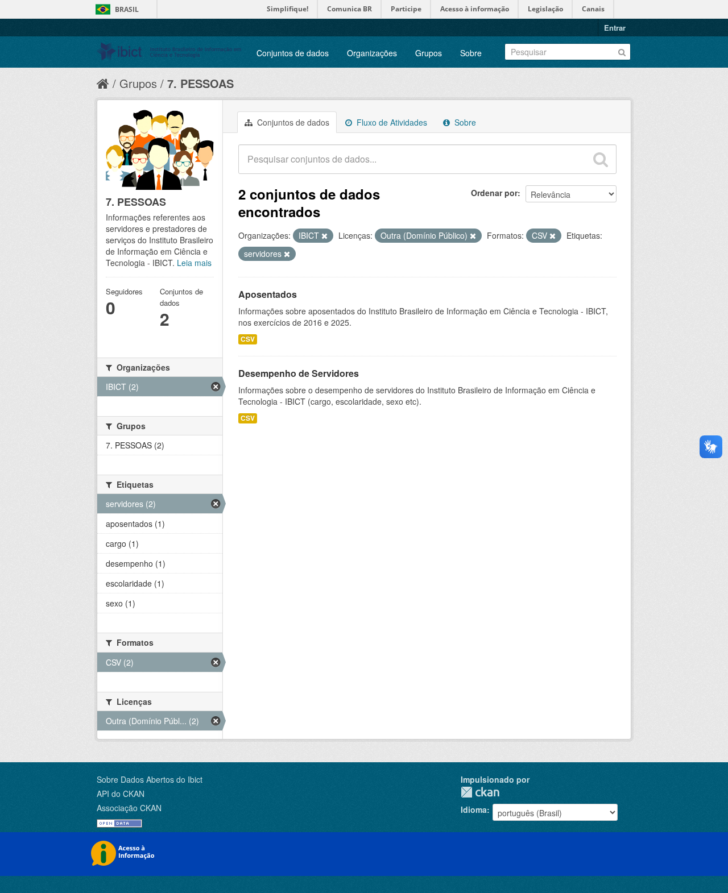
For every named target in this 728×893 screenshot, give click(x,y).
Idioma (474, 809)
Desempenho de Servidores (298, 373)
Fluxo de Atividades (390, 122)
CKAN (480, 792)
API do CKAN (120, 793)
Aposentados (267, 294)
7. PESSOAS (200, 83)
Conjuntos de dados (293, 53)
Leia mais (194, 262)
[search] (600, 159)
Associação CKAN (129, 807)
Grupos (428, 53)
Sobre (471, 53)
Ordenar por (494, 192)
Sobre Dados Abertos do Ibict (149, 779)
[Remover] (324, 235)
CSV (248, 339)
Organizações (372, 53)
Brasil (127, 9)
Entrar (615, 27)
